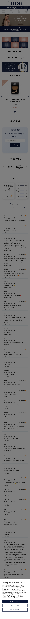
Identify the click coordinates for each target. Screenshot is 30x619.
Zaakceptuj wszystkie (15, 601)
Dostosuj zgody (15, 605)
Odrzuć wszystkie (15, 610)
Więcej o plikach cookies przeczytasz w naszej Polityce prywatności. (13, 597)
